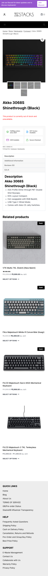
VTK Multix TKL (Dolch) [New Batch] (19, 268)
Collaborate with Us (11, 560)
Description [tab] (9, 156)
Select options (10, 279)
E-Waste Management (13, 552)
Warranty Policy (10, 564)
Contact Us (8, 556)
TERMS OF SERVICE (12, 502)
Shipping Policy (9, 525)
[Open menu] (5, 24)
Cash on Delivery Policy (13, 529)
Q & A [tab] (6, 170)
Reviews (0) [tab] (9, 165)
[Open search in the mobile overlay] (44, 25)
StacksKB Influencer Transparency (18, 510)
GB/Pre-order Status (12, 506)
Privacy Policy (9, 568)
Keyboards (21, 149)
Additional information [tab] (13, 161)
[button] (42, 40)
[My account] (4, 14)
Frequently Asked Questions (15, 522)
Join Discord (41, 4)
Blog (5, 495)
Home (5, 491)
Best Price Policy (10, 541)
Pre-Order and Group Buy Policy (17, 537)
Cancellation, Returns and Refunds (18, 533)
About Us (7, 498)
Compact (14, 149)
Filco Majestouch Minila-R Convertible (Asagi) (23, 332)
